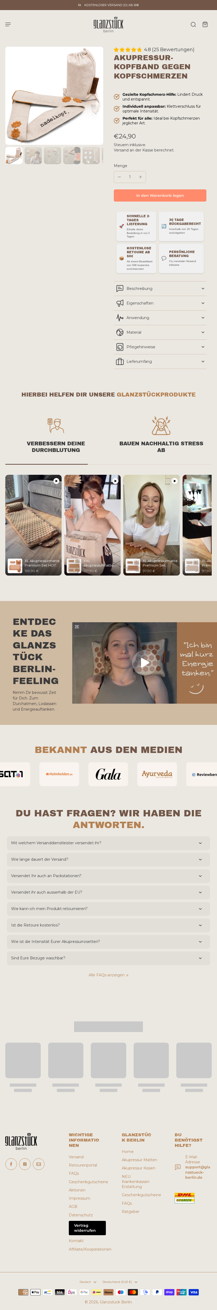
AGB (73, 1206)
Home (128, 1151)
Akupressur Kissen (138, 1168)
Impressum (79, 1198)
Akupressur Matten (139, 1159)
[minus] (119, 176)
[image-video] (144, 663)
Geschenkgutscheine (87, 1182)
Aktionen (77, 1190)
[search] (193, 24)
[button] (160, 195)
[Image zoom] (54, 96)
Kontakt (76, 1240)
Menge (120, 165)
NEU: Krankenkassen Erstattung (136, 1181)
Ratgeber (130, 1211)
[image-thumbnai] (13, 155)
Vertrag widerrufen (85, 1228)
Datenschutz (81, 1215)
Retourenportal (83, 1165)
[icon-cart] (205, 24)
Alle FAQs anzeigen (107, 975)
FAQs (74, 1173)
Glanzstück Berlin (116, 1302)
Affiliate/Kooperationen (87, 1249)
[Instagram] (25, 1164)
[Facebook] (11, 1164)
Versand (122, 150)
